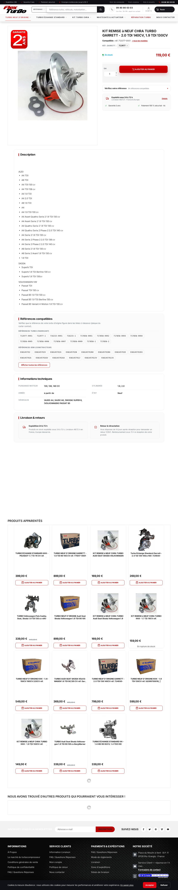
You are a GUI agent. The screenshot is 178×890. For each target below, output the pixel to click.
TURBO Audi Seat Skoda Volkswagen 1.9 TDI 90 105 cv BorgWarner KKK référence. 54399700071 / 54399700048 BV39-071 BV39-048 (70, 742)
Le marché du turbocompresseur (24, 857)
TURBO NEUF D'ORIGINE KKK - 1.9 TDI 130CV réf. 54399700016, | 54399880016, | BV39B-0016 (146, 680)
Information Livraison (59, 852)
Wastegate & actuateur (110, 17)
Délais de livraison (100, 872)
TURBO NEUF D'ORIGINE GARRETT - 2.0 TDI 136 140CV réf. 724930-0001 (108, 680)
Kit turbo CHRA (80, 17)
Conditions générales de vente (23, 862)
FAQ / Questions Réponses (21, 872)
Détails (164, 98)
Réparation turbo (141, 17)
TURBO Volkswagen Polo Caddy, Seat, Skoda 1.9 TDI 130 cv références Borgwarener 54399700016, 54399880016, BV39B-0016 (32, 617)
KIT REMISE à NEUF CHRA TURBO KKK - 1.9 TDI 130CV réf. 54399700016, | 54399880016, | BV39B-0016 (32, 742)
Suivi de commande (117, 2)
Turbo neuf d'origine (17, 17)
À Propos (12, 852)
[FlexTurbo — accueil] (14, 9)
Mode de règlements (101, 857)
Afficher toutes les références (34, 365)
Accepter (149, 885)
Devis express (133, 2)
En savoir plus (127, 885)
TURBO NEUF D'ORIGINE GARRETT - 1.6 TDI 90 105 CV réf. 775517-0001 (70, 554)
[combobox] (72, 9)
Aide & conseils (149, 2)
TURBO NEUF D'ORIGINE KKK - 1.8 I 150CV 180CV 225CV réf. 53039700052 (32, 680)
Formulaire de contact (149, 869)
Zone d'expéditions (100, 867)
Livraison (95, 862)
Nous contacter (165, 17)
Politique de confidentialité (21, 867)
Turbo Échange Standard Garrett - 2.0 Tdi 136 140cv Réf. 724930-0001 (146, 554)
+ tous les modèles (140, 41)
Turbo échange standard (50, 17)
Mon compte (55, 862)
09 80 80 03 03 (168, 2)
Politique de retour (58, 867)
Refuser (164, 885)
